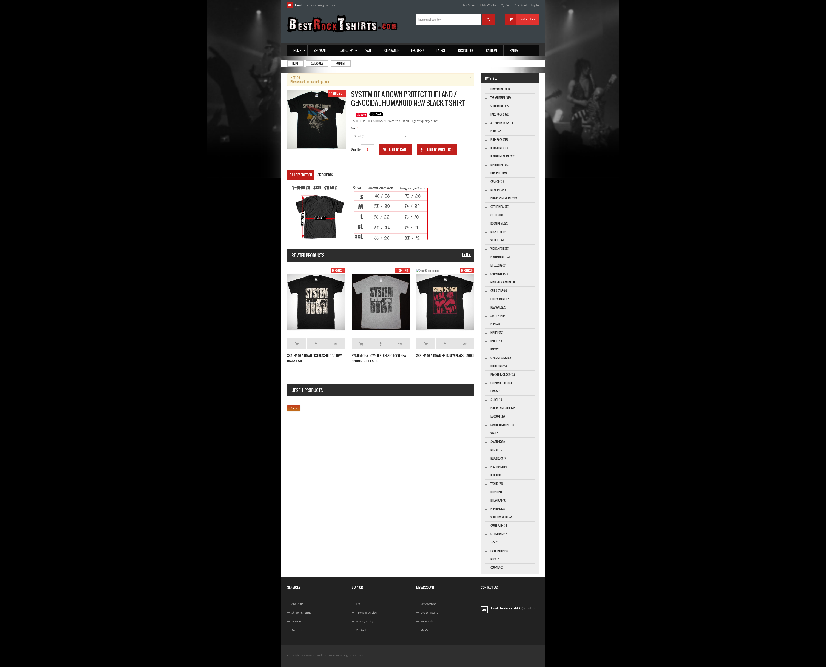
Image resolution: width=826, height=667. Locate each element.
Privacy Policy (364, 621)
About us (297, 604)
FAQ (358, 604)
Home (295, 63)
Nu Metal (340, 63)
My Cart (506, 5)
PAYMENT (297, 621)
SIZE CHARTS (325, 175)
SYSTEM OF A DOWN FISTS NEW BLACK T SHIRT (445, 355)
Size (353, 128)
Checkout (521, 5)
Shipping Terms (301, 613)
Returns (296, 630)
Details (335, 343)
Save (363, 114)
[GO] (488, 19)
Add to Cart (296, 343)
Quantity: (356, 149)
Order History (429, 613)
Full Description (301, 175)
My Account (470, 5)
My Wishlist (489, 5)
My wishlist (428, 621)
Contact (361, 630)
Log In (535, 5)
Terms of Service (366, 613)
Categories (317, 63)
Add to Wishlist (316, 343)
